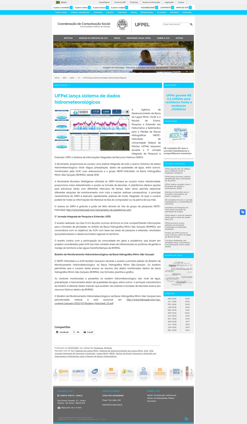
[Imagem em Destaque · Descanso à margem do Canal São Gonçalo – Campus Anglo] (123, 72)
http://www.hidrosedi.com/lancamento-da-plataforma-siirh (98, 209)
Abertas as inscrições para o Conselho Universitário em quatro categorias (177, 194)
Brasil (64, 2)
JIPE (151, 351)
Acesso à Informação (80, 12)
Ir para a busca (100, 7)
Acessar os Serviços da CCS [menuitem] (93, 38)
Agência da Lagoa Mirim (86, 351)
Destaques (171, 121)
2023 (187, 304)
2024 (187, 301)
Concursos (122, 12)
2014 (187, 330)
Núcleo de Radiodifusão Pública (160, 398)
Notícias (108, 348)
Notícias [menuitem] (68, 38)
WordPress (71, 419)
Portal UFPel (61, 12)
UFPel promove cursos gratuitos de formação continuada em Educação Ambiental (176, 226)
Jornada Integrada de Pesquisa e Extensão (75, 353)
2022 (187, 307)
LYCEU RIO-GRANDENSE (113, 395)
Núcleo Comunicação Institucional (161, 395)
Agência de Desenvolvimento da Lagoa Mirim (121, 351)
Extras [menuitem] (179, 38)
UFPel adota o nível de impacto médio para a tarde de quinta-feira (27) (178, 217)
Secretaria (151, 401)
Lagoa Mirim (102, 353)
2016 (187, 324)
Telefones (187, 12)
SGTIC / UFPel (100, 419)
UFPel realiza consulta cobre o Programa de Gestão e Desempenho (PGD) (178, 186)
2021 (65, 77)
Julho (72, 77)
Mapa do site (183, 7)
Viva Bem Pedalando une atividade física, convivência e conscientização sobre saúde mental (177, 243)
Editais (134, 12)
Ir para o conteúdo (62, 7)
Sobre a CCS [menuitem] (163, 38)
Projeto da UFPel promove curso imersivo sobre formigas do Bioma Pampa (178, 235)
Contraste (166, 7)
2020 (187, 313)
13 (79, 77)
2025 (187, 299)
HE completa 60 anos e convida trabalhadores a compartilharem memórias (178, 202)
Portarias (174, 12)
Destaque (61, 85)
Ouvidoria (161, 12)
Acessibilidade (149, 7)
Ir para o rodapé (119, 7)
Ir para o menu (82, 7)
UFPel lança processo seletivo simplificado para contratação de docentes (178, 179)
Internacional (147, 12)
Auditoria (98, 12)
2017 (188, 321)
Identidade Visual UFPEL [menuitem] (139, 38)
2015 (188, 327)
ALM (146, 351)
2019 (187, 316)
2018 (187, 319)
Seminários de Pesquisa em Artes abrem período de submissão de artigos (178, 151)
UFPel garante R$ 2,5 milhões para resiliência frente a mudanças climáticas (179, 102)
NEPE (112, 353)
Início (57, 77)
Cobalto (109, 12)
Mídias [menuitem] (117, 38)
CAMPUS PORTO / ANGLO (71, 395)
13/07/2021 (73, 348)
